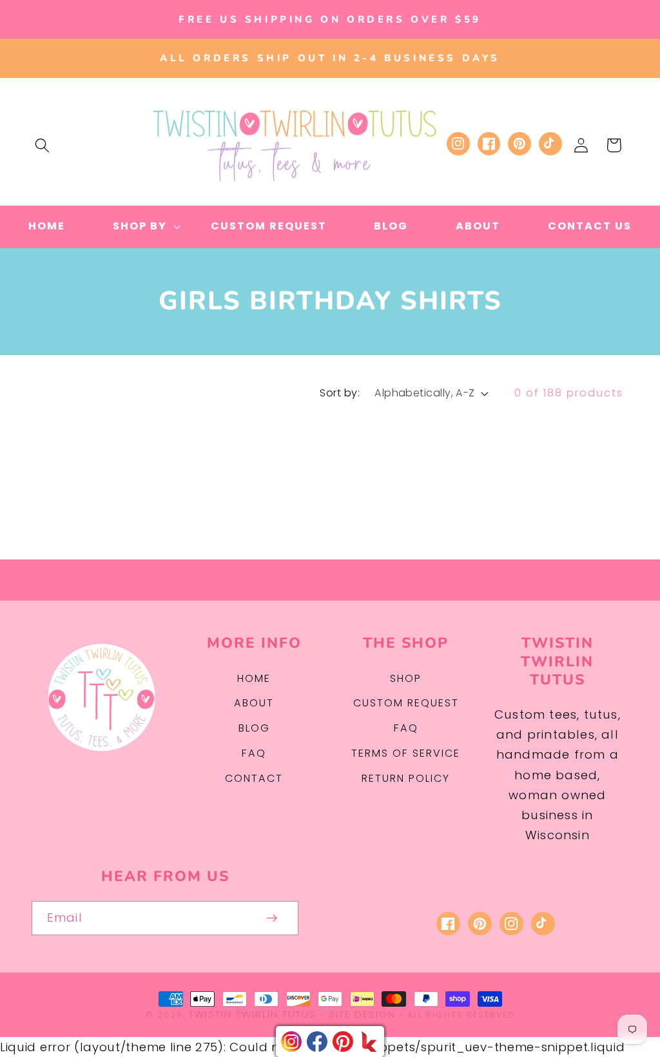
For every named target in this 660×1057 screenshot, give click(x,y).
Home (254, 678)
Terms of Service (405, 753)
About (254, 702)
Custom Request (406, 702)
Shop (406, 678)
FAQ (254, 753)
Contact (254, 778)
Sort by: (340, 392)
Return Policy (406, 778)
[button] (42, 145)
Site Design (362, 1014)
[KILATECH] (369, 1041)
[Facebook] (317, 1041)
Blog (254, 728)
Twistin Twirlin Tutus (252, 1014)
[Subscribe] (272, 918)
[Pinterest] (343, 1041)
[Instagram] (291, 1041)
